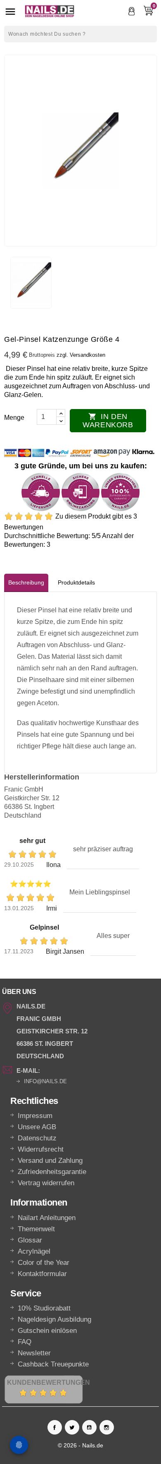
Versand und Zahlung (50, 1160)
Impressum (35, 1116)
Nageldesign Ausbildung (54, 1319)
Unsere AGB (37, 1127)
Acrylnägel (34, 1251)
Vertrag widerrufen (46, 1183)
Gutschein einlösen (47, 1331)
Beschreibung (26, 582)
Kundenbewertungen (48, 1382)
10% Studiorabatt (44, 1308)
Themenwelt (36, 1229)
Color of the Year (43, 1263)
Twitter (72, 1427)
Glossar (30, 1240)
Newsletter (34, 1353)
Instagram (107, 1427)
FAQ (24, 1342)
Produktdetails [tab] (76, 582)
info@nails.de (45, 1081)
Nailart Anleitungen (47, 1218)
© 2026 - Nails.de (80, 1445)
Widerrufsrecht (41, 1149)
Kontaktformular (42, 1274)
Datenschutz (37, 1138)
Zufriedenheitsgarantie (52, 1172)
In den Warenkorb (108, 420)
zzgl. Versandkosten (81, 355)
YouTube (89, 1427)
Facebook (55, 1427)
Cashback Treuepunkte (53, 1364)
